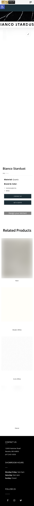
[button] (2, 6)
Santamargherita (11, 188)
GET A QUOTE (18, 202)
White (8, 191)
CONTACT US (18, 196)
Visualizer (18, 220)
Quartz (15, 179)
